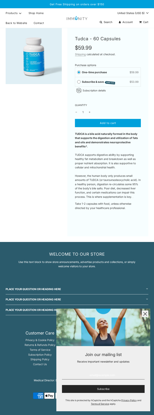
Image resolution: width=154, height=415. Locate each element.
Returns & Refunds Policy (40, 344)
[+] (89, 112)
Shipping (80, 54)
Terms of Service (40, 349)
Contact (39, 23)
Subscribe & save (98, 82)
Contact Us (40, 364)
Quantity (81, 105)
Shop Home (36, 13)
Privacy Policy (129, 400)
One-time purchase (94, 72)
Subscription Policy (40, 354)
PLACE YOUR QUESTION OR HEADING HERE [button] (33, 289)
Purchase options (85, 65)
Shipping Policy (39, 359)
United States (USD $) (131, 13)
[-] (76, 112)
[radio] (79, 72)
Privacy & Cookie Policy (40, 340)
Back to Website (16, 23)
